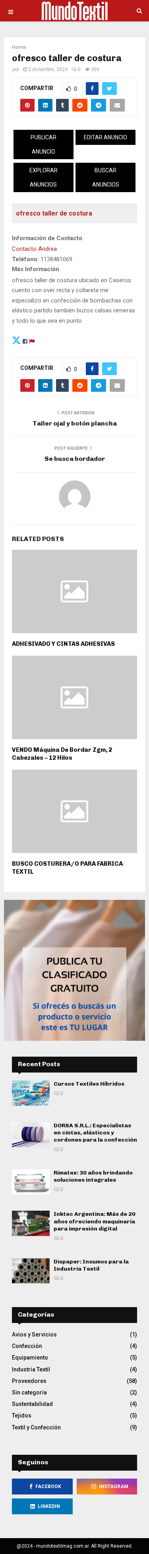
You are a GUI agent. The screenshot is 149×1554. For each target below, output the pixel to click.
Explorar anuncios (43, 177)
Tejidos (21, 1415)
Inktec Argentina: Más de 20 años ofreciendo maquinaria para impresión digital (94, 1221)
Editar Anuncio (105, 137)
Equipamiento (30, 1357)
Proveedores (29, 1381)
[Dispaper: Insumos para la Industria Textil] (31, 1270)
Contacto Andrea (34, 248)
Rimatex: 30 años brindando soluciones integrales (93, 1176)
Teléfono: (25, 259)
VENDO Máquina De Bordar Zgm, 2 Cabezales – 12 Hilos (62, 753)
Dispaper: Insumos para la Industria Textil (91, 1265)
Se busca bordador (75, 458)
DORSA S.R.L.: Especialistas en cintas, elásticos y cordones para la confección (95, 1132)
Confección (27, 1346)
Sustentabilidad (32, 1404)
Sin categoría (29, 1392)
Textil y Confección (36, 1427)
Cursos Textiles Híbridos (89, 1083)
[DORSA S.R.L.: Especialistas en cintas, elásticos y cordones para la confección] (31, 1134)
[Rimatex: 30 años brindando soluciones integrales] (31, 1181)
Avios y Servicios (34, 1334)
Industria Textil (31, 1369)
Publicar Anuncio (43, 144)
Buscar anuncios (105, 177)
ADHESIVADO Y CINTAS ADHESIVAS (63, 643)
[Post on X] (16, 340)
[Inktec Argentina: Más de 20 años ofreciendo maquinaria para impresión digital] (31, 1223)
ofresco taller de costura (54, 213)
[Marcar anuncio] (32, 340)
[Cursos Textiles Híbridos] (31, 1092)
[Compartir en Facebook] (25, 340)
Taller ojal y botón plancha (75, 423)
